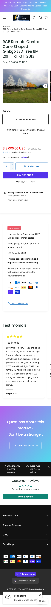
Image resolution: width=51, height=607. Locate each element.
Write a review (25, 496)
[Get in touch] (40, 18)
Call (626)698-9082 (23, 445)
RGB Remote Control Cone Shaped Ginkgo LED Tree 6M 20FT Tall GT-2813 (25, 30)
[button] (4, 18)
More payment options (25, 182)
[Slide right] (45, 86)
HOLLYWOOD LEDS (21, 589)
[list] (25, 365)
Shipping (6, 152)
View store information (18, 200)
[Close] (40, 594)
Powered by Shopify (36, 589)
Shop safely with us (19, 303)
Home (7, 26)
